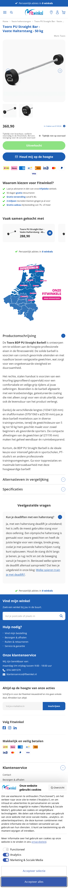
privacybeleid (39, 841)
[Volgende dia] (60, 71)
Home (5, 21)
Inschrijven (54, 706)
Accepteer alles (34, 882)
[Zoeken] (11, 12)
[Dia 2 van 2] (26, 111)
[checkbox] (13, 849)
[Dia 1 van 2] (10, 111)
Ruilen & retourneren (16, 641)
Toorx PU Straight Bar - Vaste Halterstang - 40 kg (32, 230)
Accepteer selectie (34, 871)
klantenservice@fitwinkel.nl (22, 674)
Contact (7, 774)
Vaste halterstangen (21, 21)
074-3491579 (14, 669)
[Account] (57, 12)
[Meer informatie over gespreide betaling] (64, 126)
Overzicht (59, 787)
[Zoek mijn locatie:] (45, 12)
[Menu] (5, 12)
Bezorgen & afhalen (16, 637)
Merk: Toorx (59, 35)
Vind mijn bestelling (16, 633)
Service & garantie (15, 646)
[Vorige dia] (8, 71)
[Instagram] (9, 727)
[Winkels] (51, 12)
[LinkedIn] (15, 727)
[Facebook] (4, 727)
